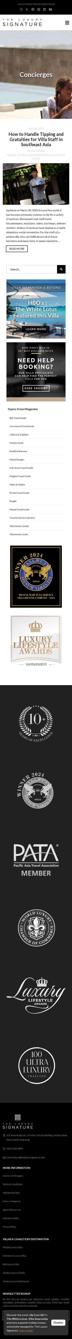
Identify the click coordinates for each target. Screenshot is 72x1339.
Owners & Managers (13, 1175)
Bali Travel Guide (18, 418)
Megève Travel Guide (20, 476)
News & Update (17, 484)
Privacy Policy (9, 1226)
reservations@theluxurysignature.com (25, 1157)
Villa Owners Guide (19, 526)
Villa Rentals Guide (19, 534)
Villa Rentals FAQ (11, 1192)
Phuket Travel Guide (20, 509)
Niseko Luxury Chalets (14, 1272)
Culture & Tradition (19, 434)
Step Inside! (26, 1330)
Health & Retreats (18, 451)
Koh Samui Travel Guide (21, 467)
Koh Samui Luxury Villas (14, 1255)
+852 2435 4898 (14, 1148)
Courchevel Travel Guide (22, 426)
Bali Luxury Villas (11, 1264)
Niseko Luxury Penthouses (16, 1281)
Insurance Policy (11, 1218)
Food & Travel (16, 443)
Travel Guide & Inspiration (26, 155)
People (13, 501)
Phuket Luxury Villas (13, 1247)
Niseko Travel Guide (20, 492)
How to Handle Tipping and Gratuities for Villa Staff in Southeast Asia (36, 139)
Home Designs (17, 459)
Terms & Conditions (13, 1184)
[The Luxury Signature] (21, 22)
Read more (16, 248)
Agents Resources (12, 1209)
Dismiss (58, 1322)
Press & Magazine (11, 1201)
